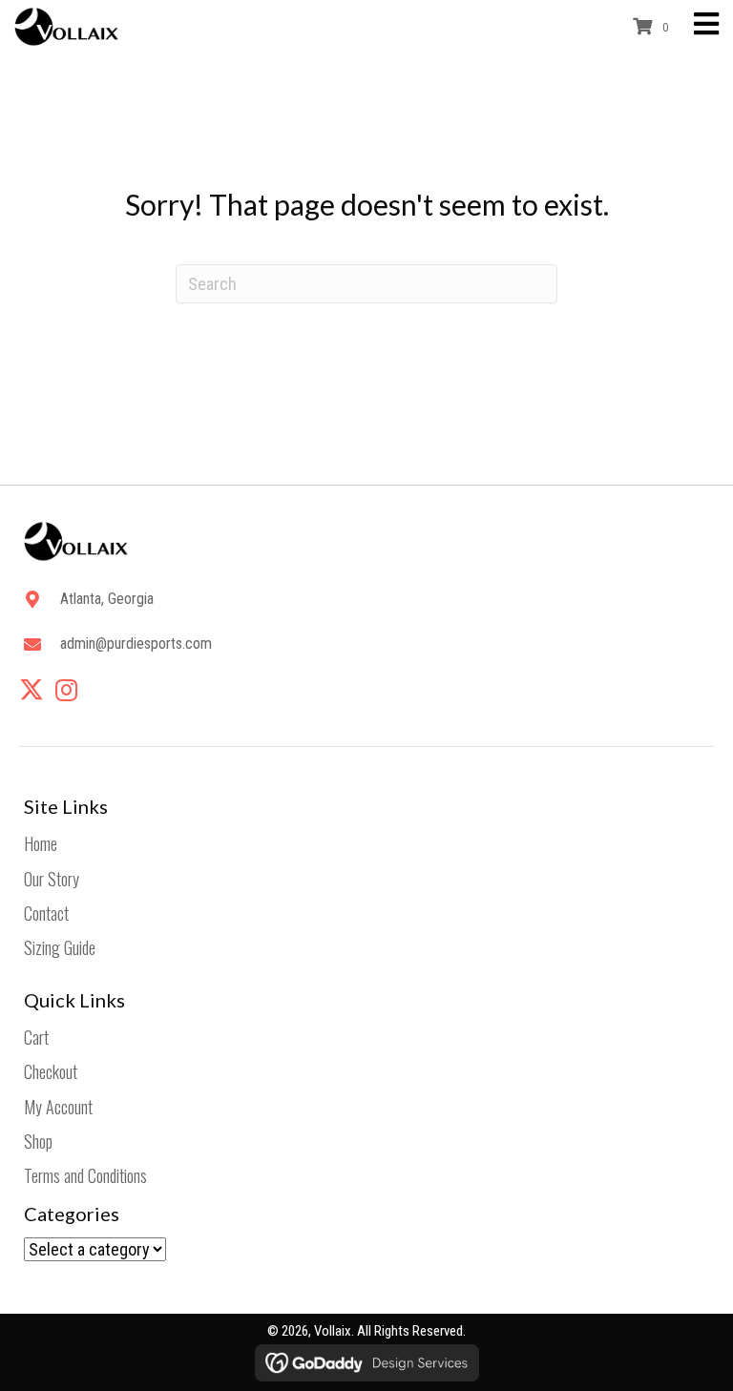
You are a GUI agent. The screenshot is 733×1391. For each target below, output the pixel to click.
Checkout (50, 1071)
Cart (36, 1037)
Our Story (51, 878)
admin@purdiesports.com (136, 643)
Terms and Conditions (85, 1175)
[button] (31, 689)
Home (40, 843)
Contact (46, 913)
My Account (58, 1106)
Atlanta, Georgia (107, 599)
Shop (38, 1141)
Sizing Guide (59, 947)
